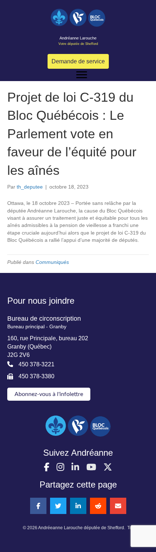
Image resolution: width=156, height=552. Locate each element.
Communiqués (52, 262)
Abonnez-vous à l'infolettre (49, 394)
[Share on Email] (118, 506)
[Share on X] (58, 506)
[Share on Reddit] (98, 506)
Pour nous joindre (40, 301)
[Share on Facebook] (38, 506)
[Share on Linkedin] (78, 506)
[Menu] (81, 75)
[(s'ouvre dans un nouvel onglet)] (78, 425)
